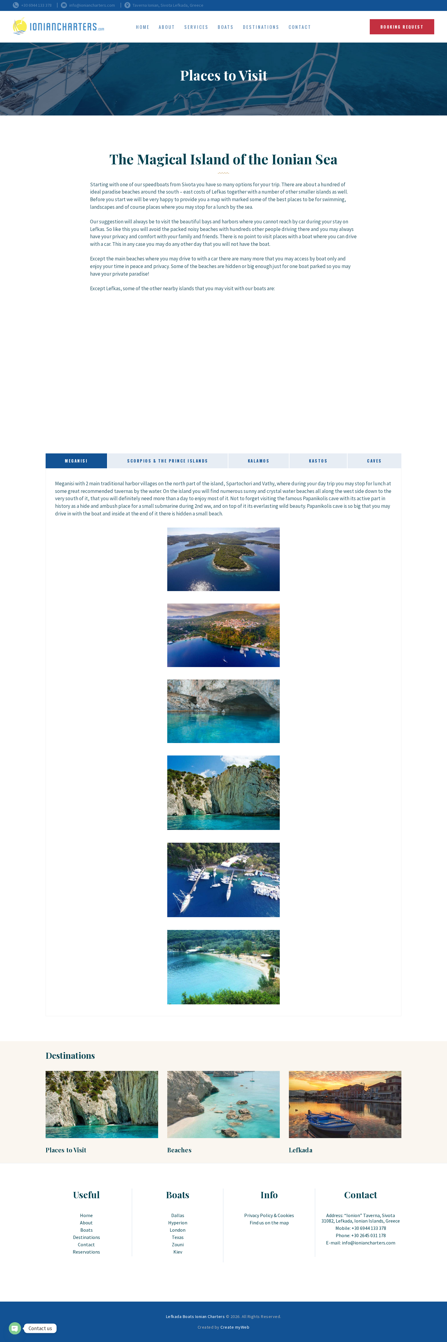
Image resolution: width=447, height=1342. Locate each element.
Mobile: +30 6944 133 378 (360, 1228)
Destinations (86, 1237)
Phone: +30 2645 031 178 (361, 1235)
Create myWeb (234, 1327)
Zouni (178, 1244)
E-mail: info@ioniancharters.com (360, 1243)
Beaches (179, 1150)
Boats (86, 1230)
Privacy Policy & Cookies (269, 1215)
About (86, 1223)
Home (86, 1215)
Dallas (177, 1215)
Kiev (177, 1252)
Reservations (86, 1252)
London (177, 1230)
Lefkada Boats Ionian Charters (195, 1316)
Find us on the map (269, 1223)
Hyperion (177, 1223)
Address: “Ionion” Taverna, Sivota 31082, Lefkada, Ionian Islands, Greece (360, 1218)
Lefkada (300, 1150)
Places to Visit (66, 1150)
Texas (178, 1237)
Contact (86, 1244)
